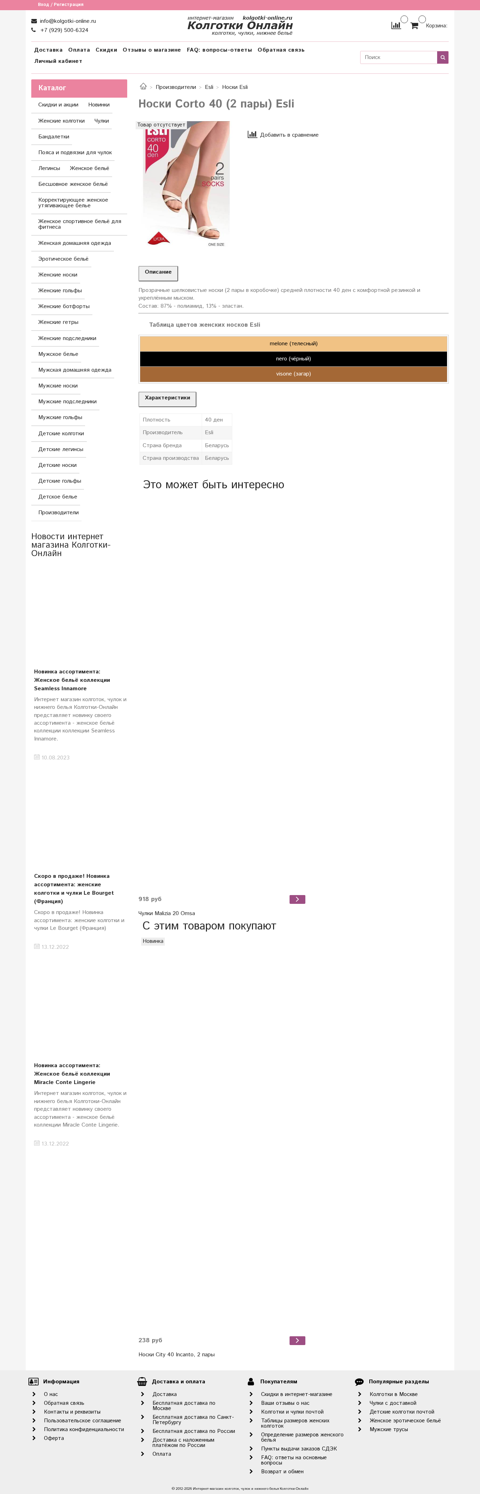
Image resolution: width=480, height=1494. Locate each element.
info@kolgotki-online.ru (67, 21)
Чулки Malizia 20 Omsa (166, 913)
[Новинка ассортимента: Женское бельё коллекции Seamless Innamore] (79, 611)
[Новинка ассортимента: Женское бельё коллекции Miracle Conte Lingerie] (79, 1005)
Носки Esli (235, 87)
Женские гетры (58, 322)
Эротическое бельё (63, 259)
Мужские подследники (67, 402)
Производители (176, 87)
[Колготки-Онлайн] (240, 24)
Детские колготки (61, 434)
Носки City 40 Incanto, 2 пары (176, 1355)
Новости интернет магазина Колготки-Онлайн (71, 545)
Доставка (48, 50)
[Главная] (143, 87)
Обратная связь (281, 50)
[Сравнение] (396, 25)
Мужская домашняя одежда (74, 370)
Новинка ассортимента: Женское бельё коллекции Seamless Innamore (72, 680)
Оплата (79, 50)
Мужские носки (58, 386)
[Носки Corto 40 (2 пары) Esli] (186, 185)
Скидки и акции (58, 105)
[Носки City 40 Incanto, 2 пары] (222, 1134)
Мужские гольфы (60, 417)
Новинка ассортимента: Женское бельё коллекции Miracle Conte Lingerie (72, 1074)
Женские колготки (61, 121)
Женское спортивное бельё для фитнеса (79, 224)
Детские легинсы (60, 449)
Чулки (102, 121)
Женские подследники (67, 338)
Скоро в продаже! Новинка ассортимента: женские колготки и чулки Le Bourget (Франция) (74, 889)
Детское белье (57, 497)
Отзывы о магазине (152, 50)
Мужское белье (58, 354)
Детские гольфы (59, 481)
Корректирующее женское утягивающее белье (73, 203)
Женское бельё (89, 168)
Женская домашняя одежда (74, 243)
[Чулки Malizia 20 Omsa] (222, 692)
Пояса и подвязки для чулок (75, 153)
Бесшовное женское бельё (73, 184)
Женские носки (57, 275)
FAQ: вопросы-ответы (219, 50)
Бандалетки (53, 137)
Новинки (99, 105)
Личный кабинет (58, 61)
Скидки (106, 50)
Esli (209, 87)
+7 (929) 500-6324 (64, 30)
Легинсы (49, 168)
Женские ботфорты (64, 306)
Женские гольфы (60, 291)
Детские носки (57, 465)
